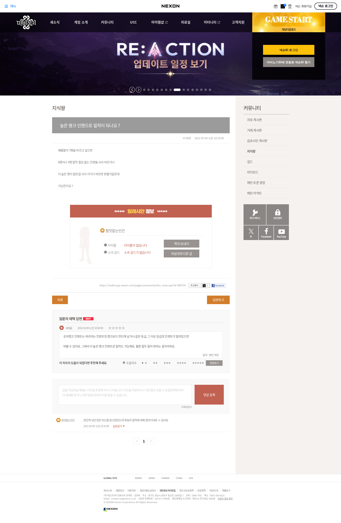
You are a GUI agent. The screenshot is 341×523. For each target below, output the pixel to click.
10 (188, 90)
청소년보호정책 (186, 490)
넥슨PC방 (213, 490)
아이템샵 (157, 22)
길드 (250, 161)
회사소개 (108, 490)
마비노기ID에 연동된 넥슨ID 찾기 (289, 62)
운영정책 (201, 490)
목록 (60, 299)
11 (192, 90)
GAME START (288, 19)
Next (138, 90)
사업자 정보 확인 (225, 498)
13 (201, 90)
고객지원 (238, 22)
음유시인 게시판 (257, 140)
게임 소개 (81, 22)
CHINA (179, 477)
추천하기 (214, 363)
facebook (219, 285)
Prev (132, 90)
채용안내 (120, 490)
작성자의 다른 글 (181, 253)
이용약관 (131, 490)
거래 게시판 (254, 130)
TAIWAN (165, 477)
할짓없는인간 (115, 230)
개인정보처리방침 (167, 490)
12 (197, 90)
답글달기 (117, 426)
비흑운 (69, 328)
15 (210, 90)
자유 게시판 (254, 119)
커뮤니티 (107, 22)
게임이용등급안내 (148, 490)
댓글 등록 (209, 394)
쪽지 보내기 (181, 243)
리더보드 (252, 172)
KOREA (138, 477)
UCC (133, 22)
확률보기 (226, 490)
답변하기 (218, 299)
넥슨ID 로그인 (288, 50)
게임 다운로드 (288, 29)
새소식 (55, 22)
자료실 (185, 22)
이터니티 (210, 22)
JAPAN (151, 477)
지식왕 (251, 151)
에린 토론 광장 (256, 182)
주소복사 (194, 285)
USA (191, 477)
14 (205, 90)
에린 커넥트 (254, 193)
